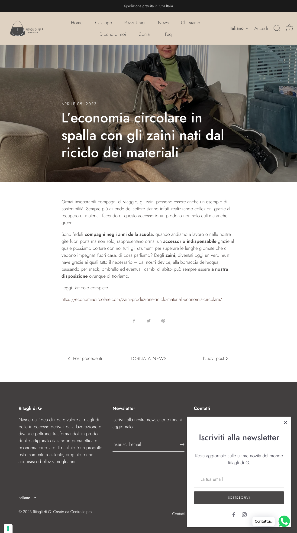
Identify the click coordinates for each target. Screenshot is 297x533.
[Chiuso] (285, 422)
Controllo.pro (81, 511)
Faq (168, 34)
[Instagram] (244, 514)
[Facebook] (233, 514)
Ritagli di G (42, 511)
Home (77, 22)
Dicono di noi (113, 34)
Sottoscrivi (239, 497)
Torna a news (148, 358)
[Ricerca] (277, 28)
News (163, 22)
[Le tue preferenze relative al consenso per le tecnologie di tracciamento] (8, 528)
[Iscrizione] (182, 444)
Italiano (236, 28)
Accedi (261, 28)
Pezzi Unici (134, 22)
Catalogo (103, 22)
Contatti (146, 34)
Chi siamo (190, 22)
